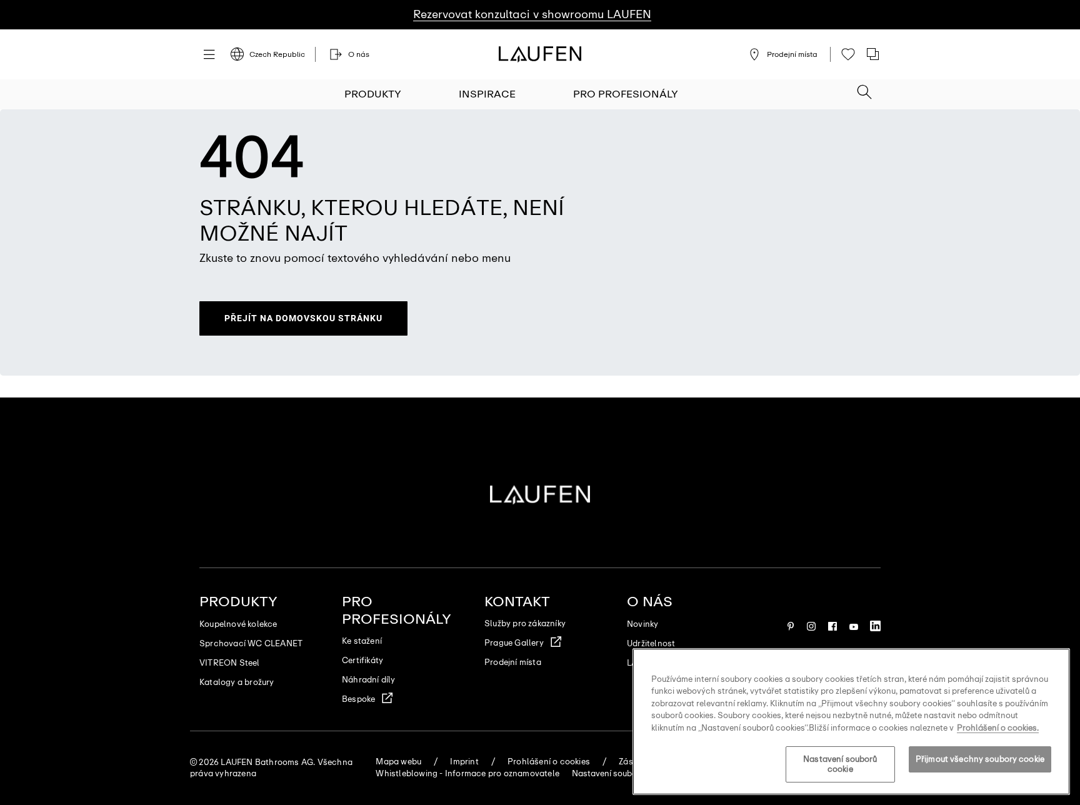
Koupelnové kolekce (238, 624)
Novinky (642, 624)
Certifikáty (362, 660)
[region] (851, 721)
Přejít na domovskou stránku (303, 318)
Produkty (372, 94)
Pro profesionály (625, 94)
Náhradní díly (369, 679)
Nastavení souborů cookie (840, 764)
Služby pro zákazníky (525, 623)
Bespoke (358, 699)
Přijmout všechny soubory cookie (980, 759)
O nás (649, 601)
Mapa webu (398, 761)
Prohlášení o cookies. (998, 727)
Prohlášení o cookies (549, 761)
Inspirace (487, 94)
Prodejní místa (512, 662)
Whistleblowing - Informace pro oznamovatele (467, 773)
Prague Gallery (514, 643)
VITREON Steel (229, 663)
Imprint (464, 761)
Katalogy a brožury (236, 682)
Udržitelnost (651, 643)
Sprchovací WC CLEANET (250, 643)
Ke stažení (362, 641)
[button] (864, 88)
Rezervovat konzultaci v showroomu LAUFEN (532, 14)
